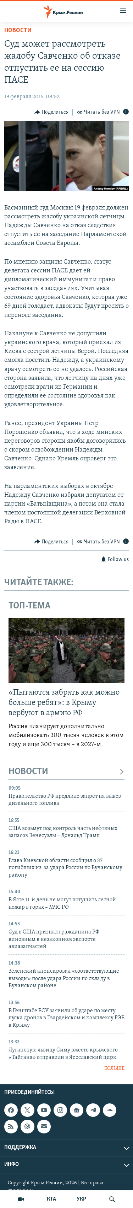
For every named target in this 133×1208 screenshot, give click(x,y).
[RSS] (11, 1126)
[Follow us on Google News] (76, 1110)
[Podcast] (27, 1126)
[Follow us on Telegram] (93, 1110)
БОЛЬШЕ (114, 1068)
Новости (18, 31)
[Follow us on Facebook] (11, 1110)
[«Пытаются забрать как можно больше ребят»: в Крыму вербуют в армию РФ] (66, 650)
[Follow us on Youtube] (44, 1110)
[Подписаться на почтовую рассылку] (44, 1126)
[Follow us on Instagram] (60, 1110)
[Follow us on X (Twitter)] (27, 1110)
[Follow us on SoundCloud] (109, 1110)
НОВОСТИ (28, 772)
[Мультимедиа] (21, 1199)
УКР (81, 1199)
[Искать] (112, 1199)
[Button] (51, 112)
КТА (51, 1199)
